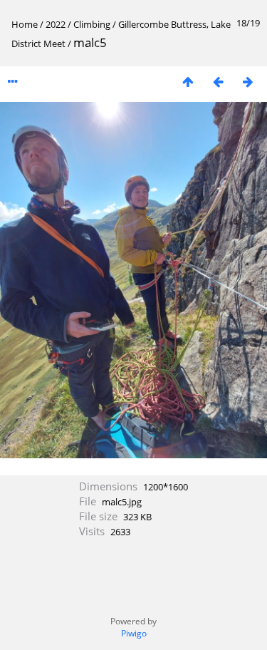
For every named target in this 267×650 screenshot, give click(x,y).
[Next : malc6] (248, 81)
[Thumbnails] (188, 81)
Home (24, 24)
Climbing (91, 24)
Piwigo (134, 633)
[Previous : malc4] (218, 81)
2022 (56, 24)
